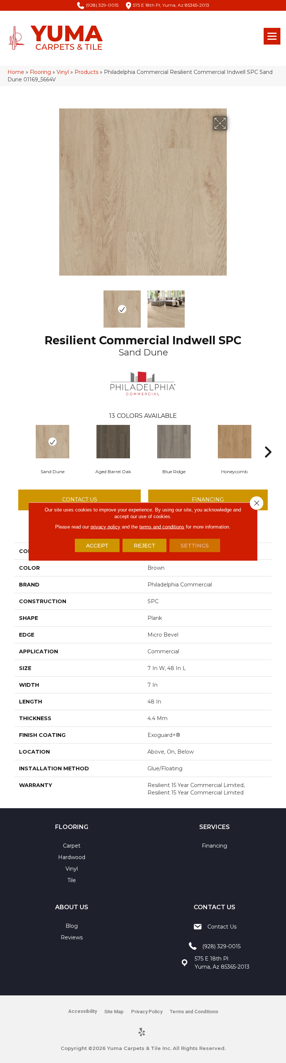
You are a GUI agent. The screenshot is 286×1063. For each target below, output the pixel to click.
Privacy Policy (146, 1011)
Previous (53, 305)
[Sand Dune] (52, 441)
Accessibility (82, 1011)
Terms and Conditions (194, 1011)
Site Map (114, 1011)
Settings (195, 545)
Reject (144, 545)
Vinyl (63, 72)
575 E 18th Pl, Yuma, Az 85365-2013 (171, 5)
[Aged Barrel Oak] (113, 441)
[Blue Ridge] (173, 441)
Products (86, 72)
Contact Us (79, 499)
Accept (97, 545)
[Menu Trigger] (272, 36)
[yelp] (142, 1032)
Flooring (40, 72)
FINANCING (208, 499)
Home (15, 72)
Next (232, 305)
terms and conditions (161, 527)
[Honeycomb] (234, 441)
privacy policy (105, 527)
